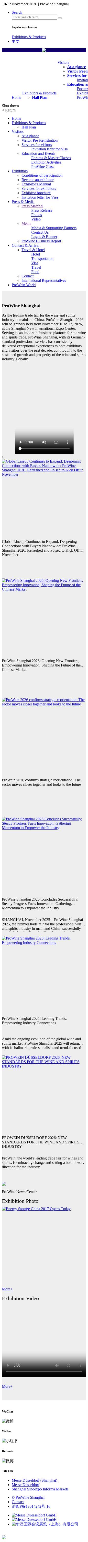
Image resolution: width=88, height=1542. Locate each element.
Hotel (35, 254)
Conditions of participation (42, 175)
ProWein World (24, 285)
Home (16, 97)
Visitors (63, 62)
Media (26, 223)
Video (36, 219)
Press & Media (23, 202)
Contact (27, 276)
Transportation (42, 258)
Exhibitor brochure (36, 193)
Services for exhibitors (39, 188)
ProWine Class (42, 166)
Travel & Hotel (33, 250)
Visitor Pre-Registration (40, 140)
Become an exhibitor (38, 180)
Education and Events (38, 153)
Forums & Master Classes (51, 158)
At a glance (76, 67)
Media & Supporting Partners (54, 228)
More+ (7, 1289)
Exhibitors (20, 171)
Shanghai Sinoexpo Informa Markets (40, 1489)
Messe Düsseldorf (25, 1485)
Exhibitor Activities (46, 162)
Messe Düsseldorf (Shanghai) (34, 1480)
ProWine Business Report (41, 241)
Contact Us (40, 232)
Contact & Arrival (25, 245)
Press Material (32, 206)
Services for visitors (37, 145)
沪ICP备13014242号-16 (31, 1506)
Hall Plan (39, 97)
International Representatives (44, 280)
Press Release (41, 210)
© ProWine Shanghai (28, 1497)
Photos (36, 215)
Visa (34, 263)
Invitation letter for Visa (49, 149)
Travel (36, 267)
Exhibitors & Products (29, 37)
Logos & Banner (44, 237)
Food (35, 272)
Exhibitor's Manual (36, 184)
